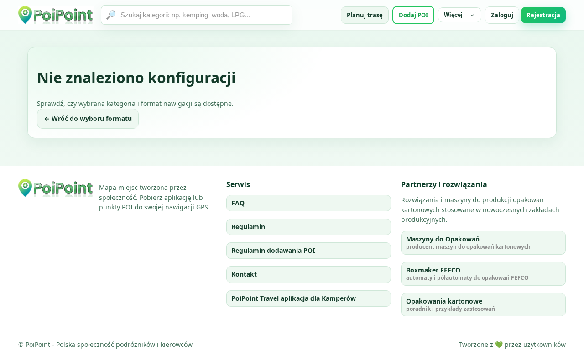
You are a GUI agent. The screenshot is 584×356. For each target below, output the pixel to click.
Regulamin (248, 226)
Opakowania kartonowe (450, 305)
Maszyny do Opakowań (468, 243)
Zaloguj (502, 15)
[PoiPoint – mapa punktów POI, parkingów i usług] (56, 188)
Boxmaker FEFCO (467, 274)
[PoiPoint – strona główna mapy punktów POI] (56, 15)
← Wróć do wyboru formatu (88, 118)
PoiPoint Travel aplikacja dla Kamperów (293, 298)
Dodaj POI (413, 15)
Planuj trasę (365, 15)
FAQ (238, 203)
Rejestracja (543, 15)
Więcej (453, 14)
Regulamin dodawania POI (273, 250)
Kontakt (244, 274)
